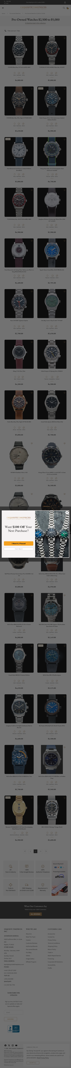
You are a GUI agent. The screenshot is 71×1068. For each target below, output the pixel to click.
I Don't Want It (18, 549)
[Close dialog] (67, 512)
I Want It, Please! (19, 543)
